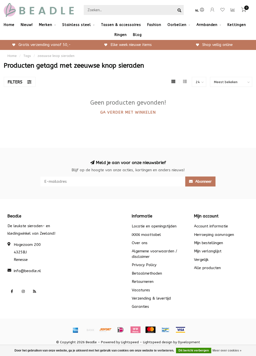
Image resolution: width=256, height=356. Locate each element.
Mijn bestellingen (208, 243)
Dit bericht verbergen (193, 350)
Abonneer (203, 181)
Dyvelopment (189, 342)
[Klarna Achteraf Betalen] (135, 330)
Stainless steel (76, 25)
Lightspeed (130, 342)
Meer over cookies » (227, 350)
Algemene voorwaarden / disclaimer (154, 254)
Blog (137, 35)
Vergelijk (201, 259)
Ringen (120, 35)
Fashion (154, 25)
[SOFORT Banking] (105, 330)
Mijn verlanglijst (208, 251)
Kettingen (237, 25)
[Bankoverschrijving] (90, 330)
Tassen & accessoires (121, 25)
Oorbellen (177, 25)
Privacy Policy (144, 265)
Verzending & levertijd (151, 298)
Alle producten (207, 268)
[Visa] (180, 330)
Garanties (140, 306)
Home (9, 25)
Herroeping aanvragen (214, 234)
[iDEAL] (120, 330)
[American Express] (75, 330)
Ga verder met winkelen (128, 112)
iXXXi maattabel (146, 234)
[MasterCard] (150, 330)
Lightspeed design (157, 342)
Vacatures (141, 290)
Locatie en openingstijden (154, 226)
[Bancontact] (165, 330)
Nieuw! (27, 25)
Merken (45, 25)
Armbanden (207, 25)
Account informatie (211, 226)
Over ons (140, 243)
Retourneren (143, 281)
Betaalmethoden (147, 273)
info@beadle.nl (27, 271)
